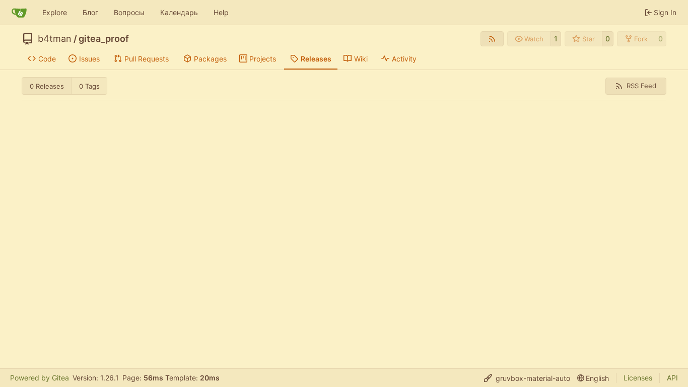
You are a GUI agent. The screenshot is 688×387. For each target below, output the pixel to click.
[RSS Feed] (492, 38)
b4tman (55, 39)
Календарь (179, 12)
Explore (54, 12)
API (672, 377)
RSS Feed (641, 86)
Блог (90, 12)
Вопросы (129, 12)
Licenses (638, 377)
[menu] (527, 378)
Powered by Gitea (39, 377)
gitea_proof (104, 39)
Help (221, 12)
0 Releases (47, 86)
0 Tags (89, 86)
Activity (404, 58)
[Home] (19, 13)
